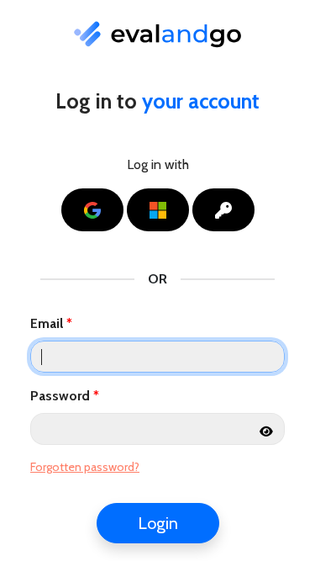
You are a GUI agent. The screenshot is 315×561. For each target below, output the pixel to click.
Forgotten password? (84, 466)
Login (158, 523)
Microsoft (178, 210)
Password (60, 396)
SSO (244, 210)
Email (46, 323)
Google (112, 210)
